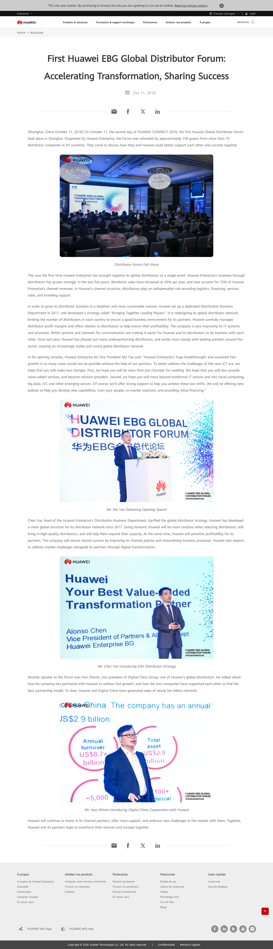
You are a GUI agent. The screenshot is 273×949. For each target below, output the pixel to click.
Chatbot (69, 891)
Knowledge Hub (169, 896)
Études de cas (168, 881)
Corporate (214, 881)
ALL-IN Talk (167, 902)
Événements (24, 891)
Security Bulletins (218, 886)
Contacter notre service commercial (85, 881)
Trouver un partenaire (125, 886)
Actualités (36, 32)
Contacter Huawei (27, 896)
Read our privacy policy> (191, 5)
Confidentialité (166, 944)
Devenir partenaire (124, 881)
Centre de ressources (172, 886)
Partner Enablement (124, 891)
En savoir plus (25, 902)
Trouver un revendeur (77, 886)
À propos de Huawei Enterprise (35, 881)
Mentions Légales (190, 944)
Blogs (163, 907)
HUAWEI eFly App (81, 928)
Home (21, 32)
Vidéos (164, 891)
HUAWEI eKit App (39, 928)
